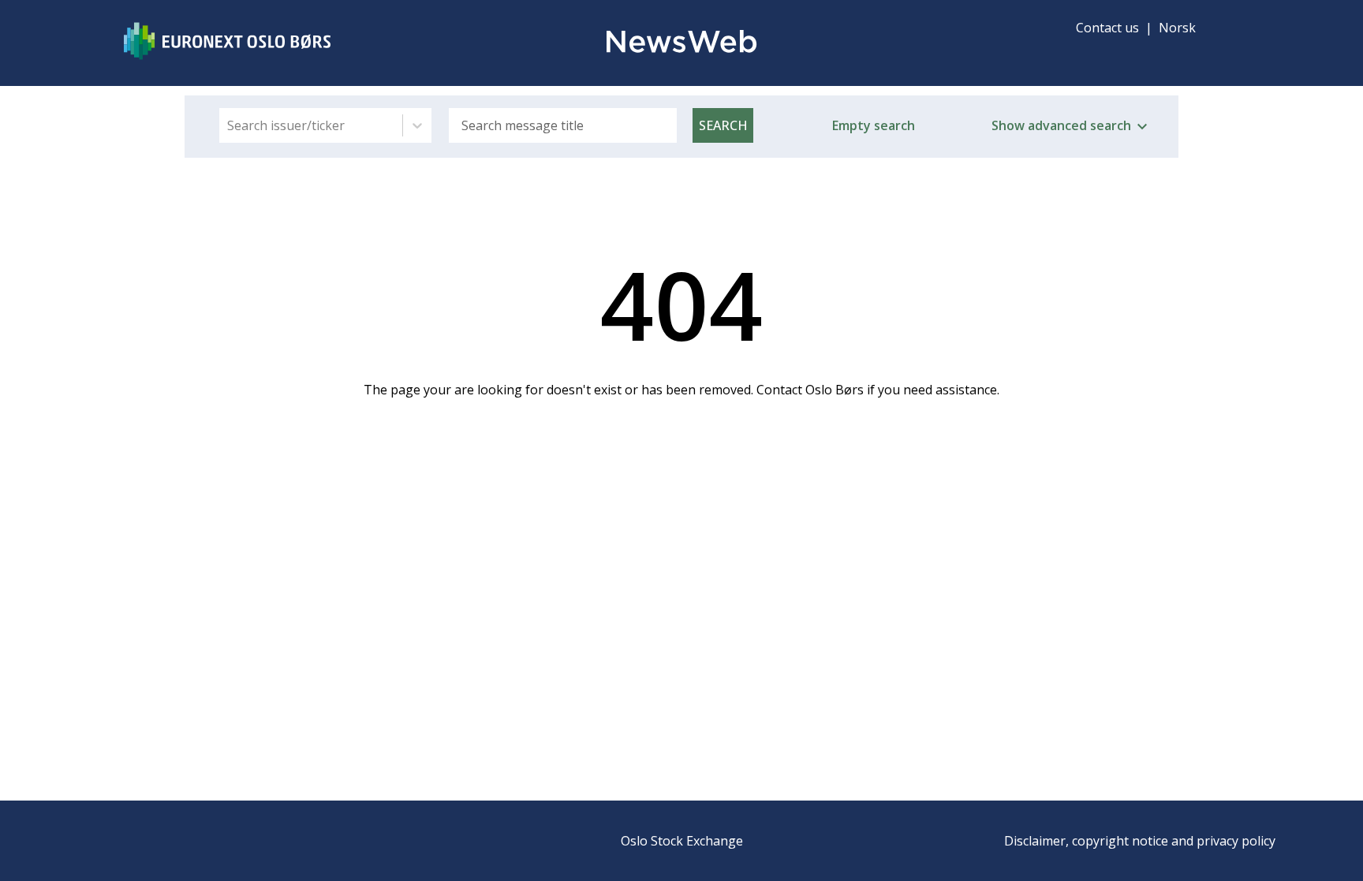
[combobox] (228, 125)
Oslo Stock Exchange (682, 840)
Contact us (1107, 27)
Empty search (873, 125)
